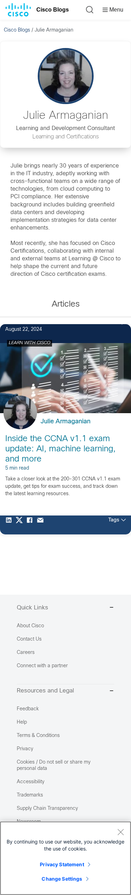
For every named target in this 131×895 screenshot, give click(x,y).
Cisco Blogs (52, 10)
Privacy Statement (62, 864)
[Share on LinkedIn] (10, 525)
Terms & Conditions (38, 735)
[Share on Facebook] (31, 525)
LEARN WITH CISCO (29, 343)
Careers (26, 652)
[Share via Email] (42, 525)
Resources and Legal (45, 691)
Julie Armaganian (65, 422)
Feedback (28, 709)
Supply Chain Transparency (47, 808)
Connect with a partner (42, 666)
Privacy (25, 749)
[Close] (120, 831)
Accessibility (30, 782)
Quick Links (32, 608)
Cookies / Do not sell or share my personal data (53, 765)
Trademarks (30, 795)
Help (22, 722)
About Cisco (30, 626)
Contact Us (29, 639)
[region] (65, 858)
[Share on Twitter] (21, 525)
